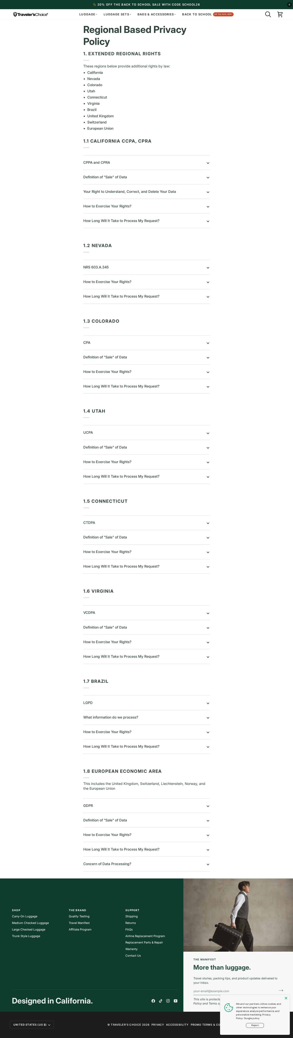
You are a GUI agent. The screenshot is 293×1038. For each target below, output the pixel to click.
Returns (130, 923)
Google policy (252, 1018)
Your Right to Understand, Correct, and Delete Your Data (129, 191)
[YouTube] (175, 1001)
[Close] (286, 998)
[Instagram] (168, 1001)
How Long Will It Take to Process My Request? (121, 221)
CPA (86, 342)
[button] (268, 14)
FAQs (129, 929)
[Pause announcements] (289, 4)
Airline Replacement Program (145, 936)
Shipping (131, 916)
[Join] (279, 990)
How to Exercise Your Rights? (107, 206)
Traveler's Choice (126, 1024)
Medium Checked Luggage (30, 923)
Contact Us (133, 955)
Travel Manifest (79, 923)
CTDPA (89, 522)
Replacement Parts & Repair (144, 942)
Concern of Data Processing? (107, 864)
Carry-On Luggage (24, 916)
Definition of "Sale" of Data (105, 177)
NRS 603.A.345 (96, 267)
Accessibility (177, 1024)
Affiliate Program (80, 929)
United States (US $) (30, 1024)
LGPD (88, 703)
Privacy (157, 1024)
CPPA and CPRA (96, 162)
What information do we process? (110, 717)
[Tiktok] (160, 1001)
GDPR (88, 805)
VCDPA (89, 612)
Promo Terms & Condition (212, 1024)
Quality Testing (79, 916)
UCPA (88, 432)
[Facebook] (153, 1001)
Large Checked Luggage (28, 929)
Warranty (131, 949)
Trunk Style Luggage (26, 936)
